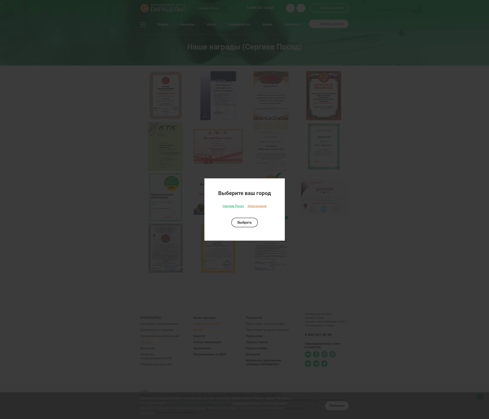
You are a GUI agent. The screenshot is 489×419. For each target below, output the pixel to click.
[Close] (280, 182)
